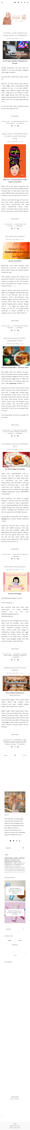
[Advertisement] (15, 776)
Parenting (19, 863)
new (5, 755)
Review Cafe (21, 870)
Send (15, 955)
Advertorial (18, 739)
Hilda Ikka (17, 1125)
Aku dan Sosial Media (15, 236)
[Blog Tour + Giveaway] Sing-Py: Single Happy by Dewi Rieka (15, 136)
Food (15, 430)
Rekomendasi (8, 864)
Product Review (14, 869)
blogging (16, 121)
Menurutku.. (9, 863)
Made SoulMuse (15, 1127)
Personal (10, 327)
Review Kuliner (22, 430)
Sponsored (18, 864)
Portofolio (6, 741)
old (24, 755)
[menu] (2, 2)
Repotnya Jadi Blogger (15, 567)
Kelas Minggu (10, 123)
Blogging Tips (23, 121)
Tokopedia (25, 554)
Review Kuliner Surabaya (11, 431)
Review (13, 741)
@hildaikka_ (17, 1099)
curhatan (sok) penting (20, 325)
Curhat (21, 858)
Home (15, 1123)
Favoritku (8, 866)
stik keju (4, 519)
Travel (15, 861)
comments (20, 123)
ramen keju (13, 383)
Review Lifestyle (19, 872)
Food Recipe (17, 554)
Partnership (9, 872)
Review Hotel (12, 870)
